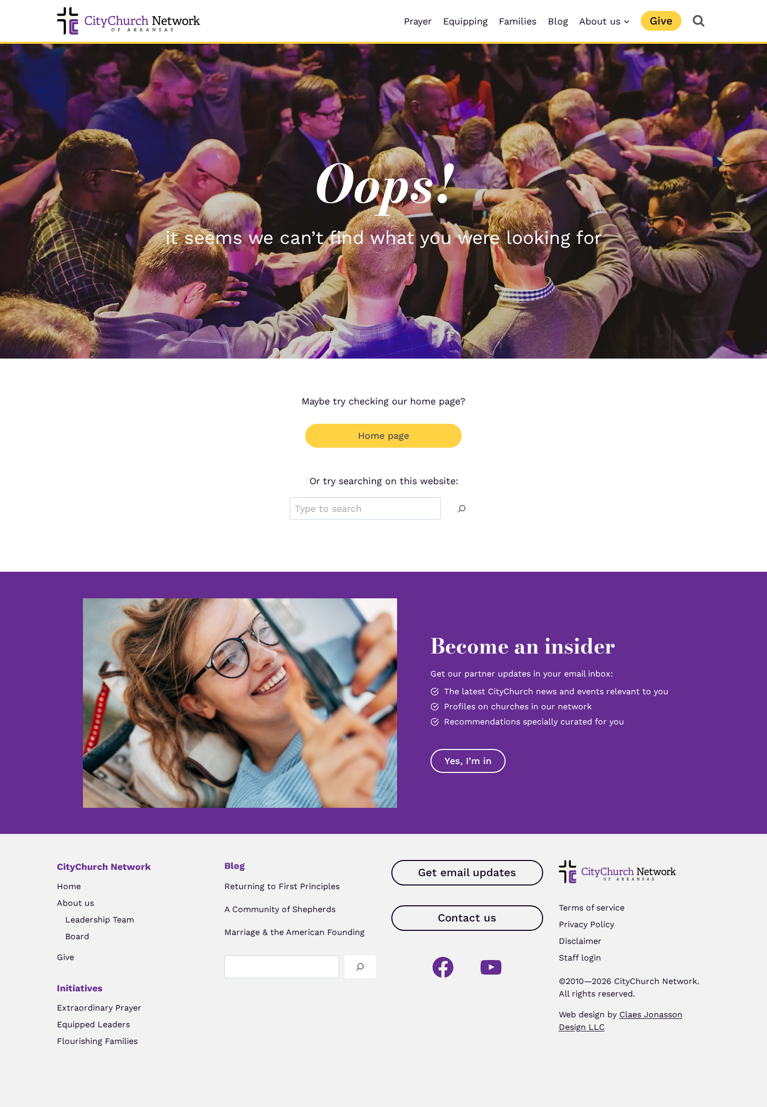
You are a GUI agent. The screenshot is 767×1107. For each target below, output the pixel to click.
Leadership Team (99, 920)
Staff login (580, 958)
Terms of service (592, 908)
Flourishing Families (97, 1041)
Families (517, 21)
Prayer (418, 21)
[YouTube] (491, 967)
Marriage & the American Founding (294, 932)
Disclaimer (580, 941)
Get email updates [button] (467, 872)
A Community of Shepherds (279, 909)
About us (75, 903)
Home (69, 886)
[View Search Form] (698, 21)
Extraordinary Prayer (99, 1008)
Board (77, 936)
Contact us (467, 918)
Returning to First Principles (282, 886)
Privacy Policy (586, 924)
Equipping (465, 21)
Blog (558, 21)
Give (661, 21)
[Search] (461, 508)
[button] (468, 761)
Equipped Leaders (93, 1024)
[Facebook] (443, 967)
